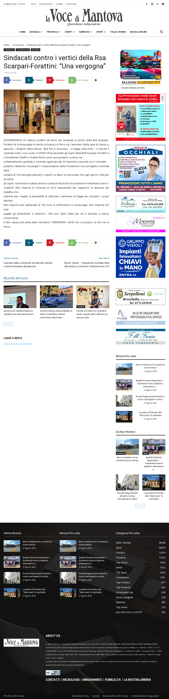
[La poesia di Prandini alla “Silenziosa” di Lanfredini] (124, 417)
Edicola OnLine (46, 4)
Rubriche (84, 32)
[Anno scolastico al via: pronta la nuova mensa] (124, 369)
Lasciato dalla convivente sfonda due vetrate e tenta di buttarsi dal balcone (28, 264)
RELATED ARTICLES (16, 278)
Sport (99, 32)
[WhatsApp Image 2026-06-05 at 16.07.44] (140, 88)
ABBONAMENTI (92, 679)
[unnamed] (140, 323)
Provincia (52, 32)
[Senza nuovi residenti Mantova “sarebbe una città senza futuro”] (20, 296)
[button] (161, 32)
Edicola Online (138, 32)
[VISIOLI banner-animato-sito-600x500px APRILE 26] (140, 276)
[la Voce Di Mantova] (84, 17)
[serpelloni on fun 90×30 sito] (140, 304)
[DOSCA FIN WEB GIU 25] (140, 191)
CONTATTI (53, 679)
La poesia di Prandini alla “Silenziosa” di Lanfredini (154, 496)
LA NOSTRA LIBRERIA (137, 679)
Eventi (68, 32)
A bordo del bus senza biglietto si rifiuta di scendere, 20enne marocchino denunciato (56, 314)
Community (71, 4)
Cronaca (34, 32)
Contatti (59, 4)
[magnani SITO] (140, 231)
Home (33, 4)
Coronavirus (18, 45)
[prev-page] (6, 324)
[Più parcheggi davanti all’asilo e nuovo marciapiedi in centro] (124, 401)
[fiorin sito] (140, 343)
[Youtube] (162, 4)
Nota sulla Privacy (80, 696)
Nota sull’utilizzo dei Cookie (115, 696)
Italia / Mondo (118, 32)
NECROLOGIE (71, 679)
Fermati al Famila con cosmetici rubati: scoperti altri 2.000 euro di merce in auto (91, 314)
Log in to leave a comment (18, 343)
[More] (96, 80)
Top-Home (35, 50)
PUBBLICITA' (113, 679)
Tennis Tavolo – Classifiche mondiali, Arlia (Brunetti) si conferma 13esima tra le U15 (86, 264)
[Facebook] (146, 4)
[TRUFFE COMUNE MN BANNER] (140, 139)
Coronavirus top (23, 50)
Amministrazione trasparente (145, 696)
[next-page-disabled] (11, 324)
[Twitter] (157, 4)
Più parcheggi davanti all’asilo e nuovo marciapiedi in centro (127, 496)
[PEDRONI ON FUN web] (140, 211)
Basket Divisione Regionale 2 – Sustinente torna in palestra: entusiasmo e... (150, 383)
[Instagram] (152, 4)
